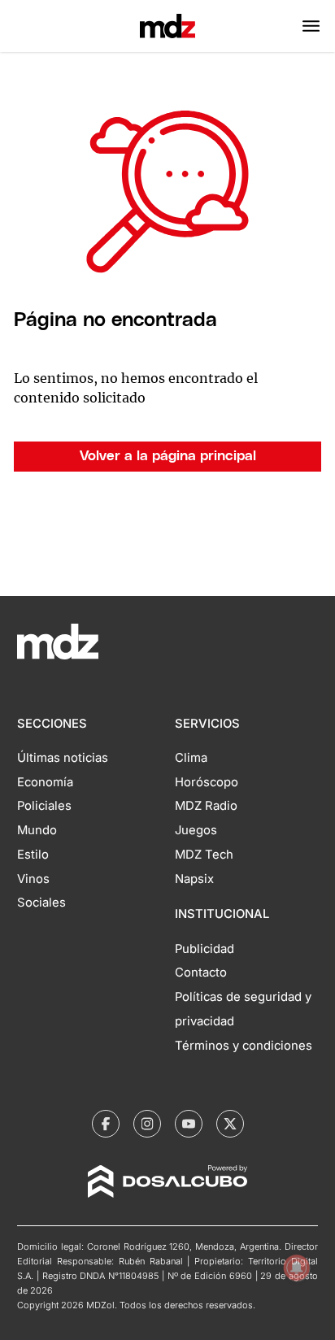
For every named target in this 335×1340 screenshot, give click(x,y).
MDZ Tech (204, 854)
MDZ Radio (206, 805)
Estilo (33, 854)
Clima (191, 757)
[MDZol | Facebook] (106, 1124)
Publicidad (204, 949)
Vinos (33, 879)
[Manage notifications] (297, 1268)
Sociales (41, 902)
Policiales (44, 805)
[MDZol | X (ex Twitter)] (230, 1124)
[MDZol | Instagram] (147, 1124)
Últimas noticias (62, 757)
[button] (311, 26)
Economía (45, 782)
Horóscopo (206, 782)
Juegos (196, 830)
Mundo (37, 830)
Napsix (194, 879)
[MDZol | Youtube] (189, 1124)
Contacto (201, 972)
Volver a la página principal (168, 456)
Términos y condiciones (243, 1045)
